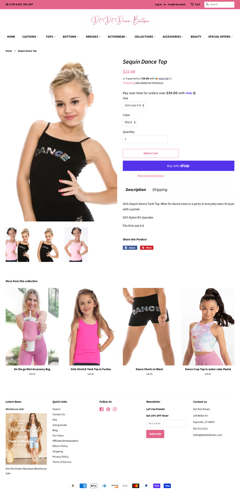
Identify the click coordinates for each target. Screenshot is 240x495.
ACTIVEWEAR (116, 37)
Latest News (13, 402)
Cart (197, 4)
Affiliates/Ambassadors (65, 441)
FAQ (54, 420)
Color (126, 115)
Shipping (128, 83)
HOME (11, 37)
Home (9, 51)
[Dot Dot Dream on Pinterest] (108, 410)
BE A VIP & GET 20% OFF (19, 4)
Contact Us (58, 414)
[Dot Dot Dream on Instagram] (115, 410)
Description (136, 190)
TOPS (50, 37)
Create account (176, 4)
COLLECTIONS (144, 37)
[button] (178, 79)
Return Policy (60, 446)
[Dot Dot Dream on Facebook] (101, 410)
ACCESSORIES (172, 37)
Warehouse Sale (15, 409)
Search (56, 409)
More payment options (151, 176)
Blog (55, 430)
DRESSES (92, 37)
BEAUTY (196, 37)
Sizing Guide (59, 425)
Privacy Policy (60, 457)
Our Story (58, 436)
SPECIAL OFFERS (219, 37)
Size (125, 98)
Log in (158, 4)
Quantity (128, 132)
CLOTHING (29, 37)
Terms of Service (61, 462)
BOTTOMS (70, 37)
